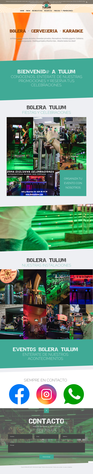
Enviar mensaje (46, 456)
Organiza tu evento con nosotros (73, 183)
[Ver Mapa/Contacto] (46, 410)
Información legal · (37, 467)
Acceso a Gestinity (67, 467)
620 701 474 (46, 430)
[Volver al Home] (46, 5)
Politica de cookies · (58, 467)
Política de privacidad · (47, 467)
